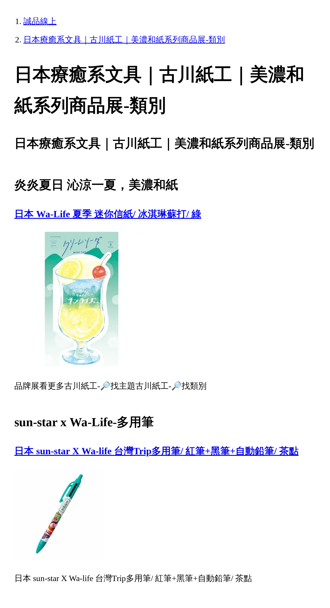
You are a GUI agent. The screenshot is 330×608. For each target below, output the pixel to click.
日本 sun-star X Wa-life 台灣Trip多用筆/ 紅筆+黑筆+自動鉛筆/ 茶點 (156, 451)
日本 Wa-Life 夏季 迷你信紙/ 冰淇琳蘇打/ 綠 (107, 214)
